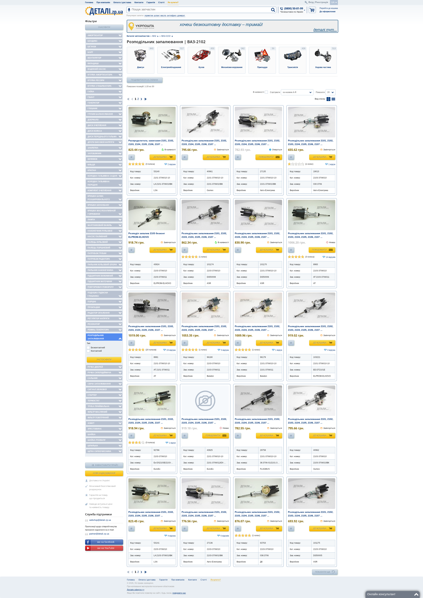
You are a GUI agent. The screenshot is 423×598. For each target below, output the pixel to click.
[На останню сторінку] (145, 99)
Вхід (311, 2)
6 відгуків (225, 536)
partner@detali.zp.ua (99, 534)
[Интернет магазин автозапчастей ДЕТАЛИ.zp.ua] (104, 11)
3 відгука (225, 350)
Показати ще (322, 571)
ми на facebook (105, 541)
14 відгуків (330, 257)
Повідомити (266, 156)
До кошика (160, 156)
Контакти (139, 2)
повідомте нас (179, 593)
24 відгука (171, 350)
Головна (89, 2)
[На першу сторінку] (128, 99)
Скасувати (104, 27)
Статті (161, 2)
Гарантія (151, 2)
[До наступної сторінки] (141, 99)
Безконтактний (98, 347)
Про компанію (103, 2)
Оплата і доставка (122, 2)
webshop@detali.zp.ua (100, 520)
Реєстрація (321, 2)
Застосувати (104, 359)
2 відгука (172, 164)
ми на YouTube (105, 548)
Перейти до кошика (329, 8)
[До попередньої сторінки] (132, 99)
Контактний (96, 351)
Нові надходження (104, 473)
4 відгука (331, 350)
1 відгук (331, 164)
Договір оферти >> (135, 590)
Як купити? (173, 2)
